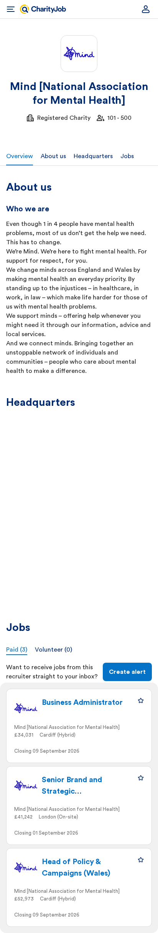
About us (53, 156)
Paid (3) (16, 650)
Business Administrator (82, 702)
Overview (19, 156)
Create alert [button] (127, 672)
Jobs (127, 156)
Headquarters (93, 156)
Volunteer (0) (53, 650)
